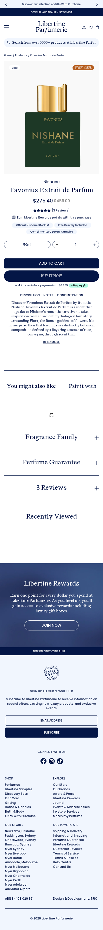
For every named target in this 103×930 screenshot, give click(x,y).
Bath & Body (14, 811)
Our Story (60, 784)
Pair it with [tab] (82, 387)
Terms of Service (66, 853)
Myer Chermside (17, 876)
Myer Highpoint (16, 871)
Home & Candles (18, 807)
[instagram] (51, 761)
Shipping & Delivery (67, 831)
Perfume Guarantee (68, 840)
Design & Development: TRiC (75, 898)
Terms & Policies (65, 858)
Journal (58, 803)
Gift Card (12, 798)
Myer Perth (13, 880)
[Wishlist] (91, 27)
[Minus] (57, 244)
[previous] (6, 4)
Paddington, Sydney (20, 835)
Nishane (52, 181)
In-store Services (66, 811)
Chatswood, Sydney (20, 840)
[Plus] (94, 244)
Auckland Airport (17, 889)
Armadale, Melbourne (21, 862)
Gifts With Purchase (20, 816)
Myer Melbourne (17, 867)
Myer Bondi (13, 858)
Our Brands (61, 789)
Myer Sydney (14, 849)
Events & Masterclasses (71, 807)
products (21, 55)
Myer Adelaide (15, 884)
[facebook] (43, 761)
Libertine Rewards (66, 798)
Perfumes (12, 784)
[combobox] (54, 43)
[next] (97, 4)
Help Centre (62, 862)
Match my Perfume (67, 816)
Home (8, 55)
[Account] (84, 27)
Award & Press (63, 794)
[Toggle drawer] (6, 27)
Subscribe (52, 732)
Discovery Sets (16, 794)
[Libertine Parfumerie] (51, 27)
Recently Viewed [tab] (51, 517)
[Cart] (97, 27)
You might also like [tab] (31, 387)
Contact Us (62, 867)
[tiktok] (60, 761)
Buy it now (51, 276)
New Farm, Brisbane (20, 831)
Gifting (10, 803)
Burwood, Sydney (18, 844)
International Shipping (70, 835)
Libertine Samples (18, 789)
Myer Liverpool (15, 853)
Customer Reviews (67, 849)
